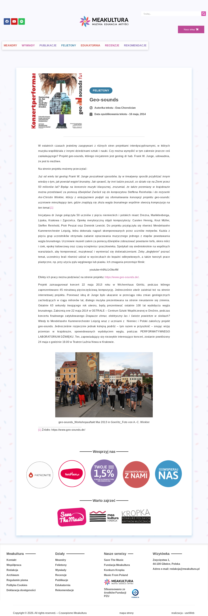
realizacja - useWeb (182, 613)
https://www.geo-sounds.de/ (122, 277)
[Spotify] (21, 21)
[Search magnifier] (203, 13)
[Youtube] (14, 21)
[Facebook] (7, 21)
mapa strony (126, 613)
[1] (51, 207)
